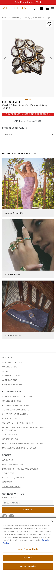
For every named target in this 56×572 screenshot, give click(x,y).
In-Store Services (12, 465)
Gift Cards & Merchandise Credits (23, 444)
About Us (7, 460)
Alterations (9, 380)
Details (7, 135)
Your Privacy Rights (28, 549)
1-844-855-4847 (11, 487)
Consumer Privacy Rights (17, 423)
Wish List (7, 371)
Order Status (10, 439)
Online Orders (11, 367)
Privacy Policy (11, 419)
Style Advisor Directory (17, 397)
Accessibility (10, 435)
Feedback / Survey (13, 478)
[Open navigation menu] (52, 8)
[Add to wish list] (49, 24)
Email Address (9, 498)
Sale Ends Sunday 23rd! (28, 2)
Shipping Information (15, 414)
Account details (12, 363)
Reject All (28, 558)
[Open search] (35, 8)
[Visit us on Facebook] (4, 516)
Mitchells (14, 8)
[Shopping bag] (47, 8)
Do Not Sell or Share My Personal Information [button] (23, 429)
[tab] (26, 99)
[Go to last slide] (5, 58)
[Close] (52, 521)
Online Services (11, 401)
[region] (28, 544)
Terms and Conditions (15, 410)
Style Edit (8, 473)
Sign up (28, 510)
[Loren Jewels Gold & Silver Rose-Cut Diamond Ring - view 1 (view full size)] (28, 58)
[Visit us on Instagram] (11, 516)
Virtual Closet (11, 376)
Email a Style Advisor (28, 121)
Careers (7, 482)
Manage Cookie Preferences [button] (19, 448)
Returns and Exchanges (17, 405)
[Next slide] (51, 58)
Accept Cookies (28, 566)
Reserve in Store (12, 385)
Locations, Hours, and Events (20, 469)
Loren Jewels (12, 102)
